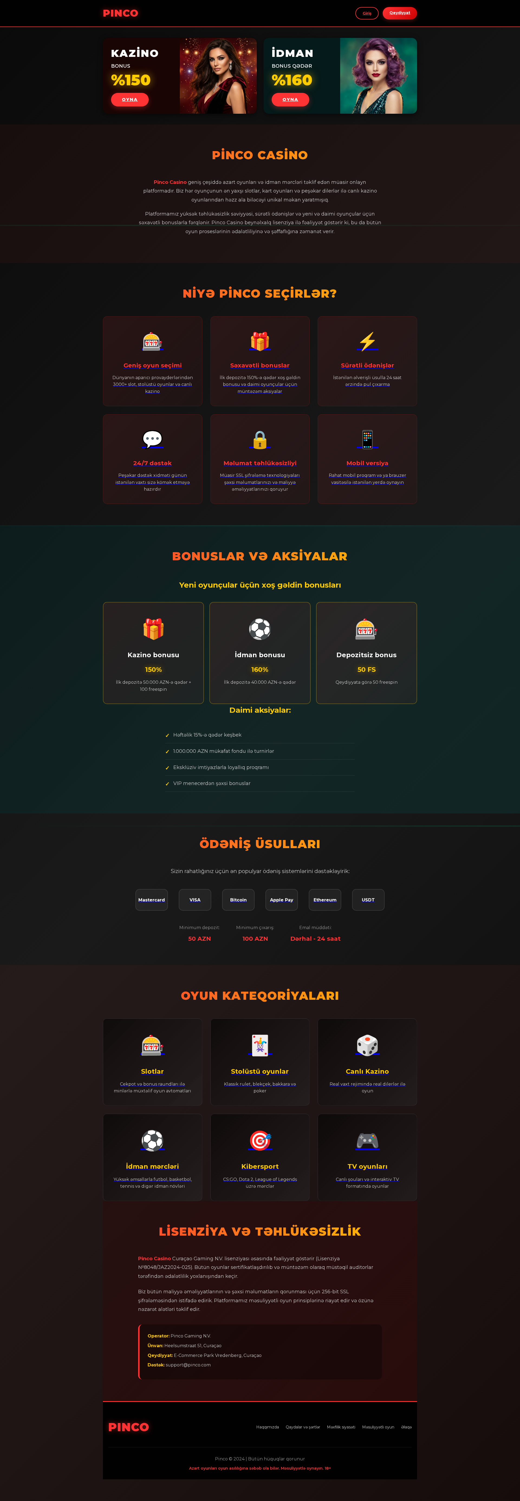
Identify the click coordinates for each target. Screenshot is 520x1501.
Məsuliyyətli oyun (378, 1427)
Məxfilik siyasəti (341, 1427)
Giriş (367, 13)
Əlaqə (406, 1427)
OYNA (130, 99)
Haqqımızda (267, 1427)
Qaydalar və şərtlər (303, 1427)
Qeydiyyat (399, 12)
